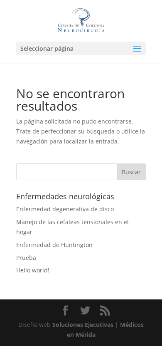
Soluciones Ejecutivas (82, 325)
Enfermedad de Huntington (54, 245)
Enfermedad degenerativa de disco (65, 209)
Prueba (26, 258)
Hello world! (32, 270)
